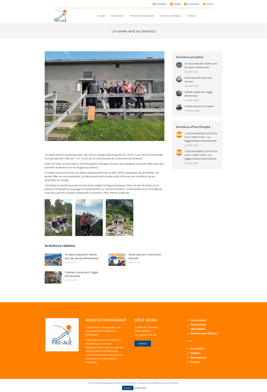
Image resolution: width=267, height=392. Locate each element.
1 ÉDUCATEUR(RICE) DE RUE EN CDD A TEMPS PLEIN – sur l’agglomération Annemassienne (200, 155)
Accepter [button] (127, 388)
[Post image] (53, 259)
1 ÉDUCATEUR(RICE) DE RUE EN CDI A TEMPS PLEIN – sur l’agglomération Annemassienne (200, 137)
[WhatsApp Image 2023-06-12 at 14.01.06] (89, 217)
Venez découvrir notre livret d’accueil (145, 256)
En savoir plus (140, 388)
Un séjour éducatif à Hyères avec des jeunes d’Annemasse (82, 256)
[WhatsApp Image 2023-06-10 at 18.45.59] (119, 217)
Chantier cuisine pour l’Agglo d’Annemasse (81, 274)
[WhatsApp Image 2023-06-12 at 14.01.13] (58, 217)
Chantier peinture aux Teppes (199, 106)
